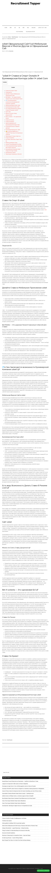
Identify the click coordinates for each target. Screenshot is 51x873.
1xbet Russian (9, 739)
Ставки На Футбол (10, 137)
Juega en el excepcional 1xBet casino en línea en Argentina (15, 783)
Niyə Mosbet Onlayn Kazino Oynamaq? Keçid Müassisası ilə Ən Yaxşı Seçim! (19, 798)
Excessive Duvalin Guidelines (8, 833)
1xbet (45, 209)
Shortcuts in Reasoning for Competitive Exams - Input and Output (16, 835)
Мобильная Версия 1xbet (11, 142)
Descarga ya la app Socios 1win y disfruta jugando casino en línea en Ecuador (19, 786)
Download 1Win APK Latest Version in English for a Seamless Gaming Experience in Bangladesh (23, 788)
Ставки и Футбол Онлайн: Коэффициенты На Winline (14, 818)
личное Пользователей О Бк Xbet (13, 144)
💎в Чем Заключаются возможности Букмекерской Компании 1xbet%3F (12, 102)
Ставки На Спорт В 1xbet (11, 90)
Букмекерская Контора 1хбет (12, 107)
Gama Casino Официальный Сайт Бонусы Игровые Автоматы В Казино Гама (19, 825)
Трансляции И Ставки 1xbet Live (13, 136)
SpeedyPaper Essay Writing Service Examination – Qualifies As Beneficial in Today (20, 781)
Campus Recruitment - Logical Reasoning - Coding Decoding (15, 828)
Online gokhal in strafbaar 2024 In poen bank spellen (13, 823)
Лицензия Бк (9, 92)
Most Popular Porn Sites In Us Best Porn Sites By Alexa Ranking (16, 840)
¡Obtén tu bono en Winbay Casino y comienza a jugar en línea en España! (17, 796)
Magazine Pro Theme (20, 868)
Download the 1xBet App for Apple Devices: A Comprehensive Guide (17, 805)
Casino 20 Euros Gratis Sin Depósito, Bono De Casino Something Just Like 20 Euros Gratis (21, 791)
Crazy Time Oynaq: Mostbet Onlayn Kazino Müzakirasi (14, 800)
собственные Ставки (10, 152)
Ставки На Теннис (10, 120)
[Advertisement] (25, 15)
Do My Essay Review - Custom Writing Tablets (12, 837)
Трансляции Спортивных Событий (13, 154)
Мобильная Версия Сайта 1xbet (13, 105)
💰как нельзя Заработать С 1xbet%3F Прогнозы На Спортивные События (14, 133)
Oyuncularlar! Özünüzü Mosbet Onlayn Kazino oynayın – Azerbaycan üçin (18, 793)
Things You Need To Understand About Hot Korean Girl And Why (16, 830)
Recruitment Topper (25, 3)
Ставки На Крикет (10, 121)
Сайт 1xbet (8, 111)
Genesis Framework (30, 868)
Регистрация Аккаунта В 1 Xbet (13, 129)
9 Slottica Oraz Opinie (7, 820)
